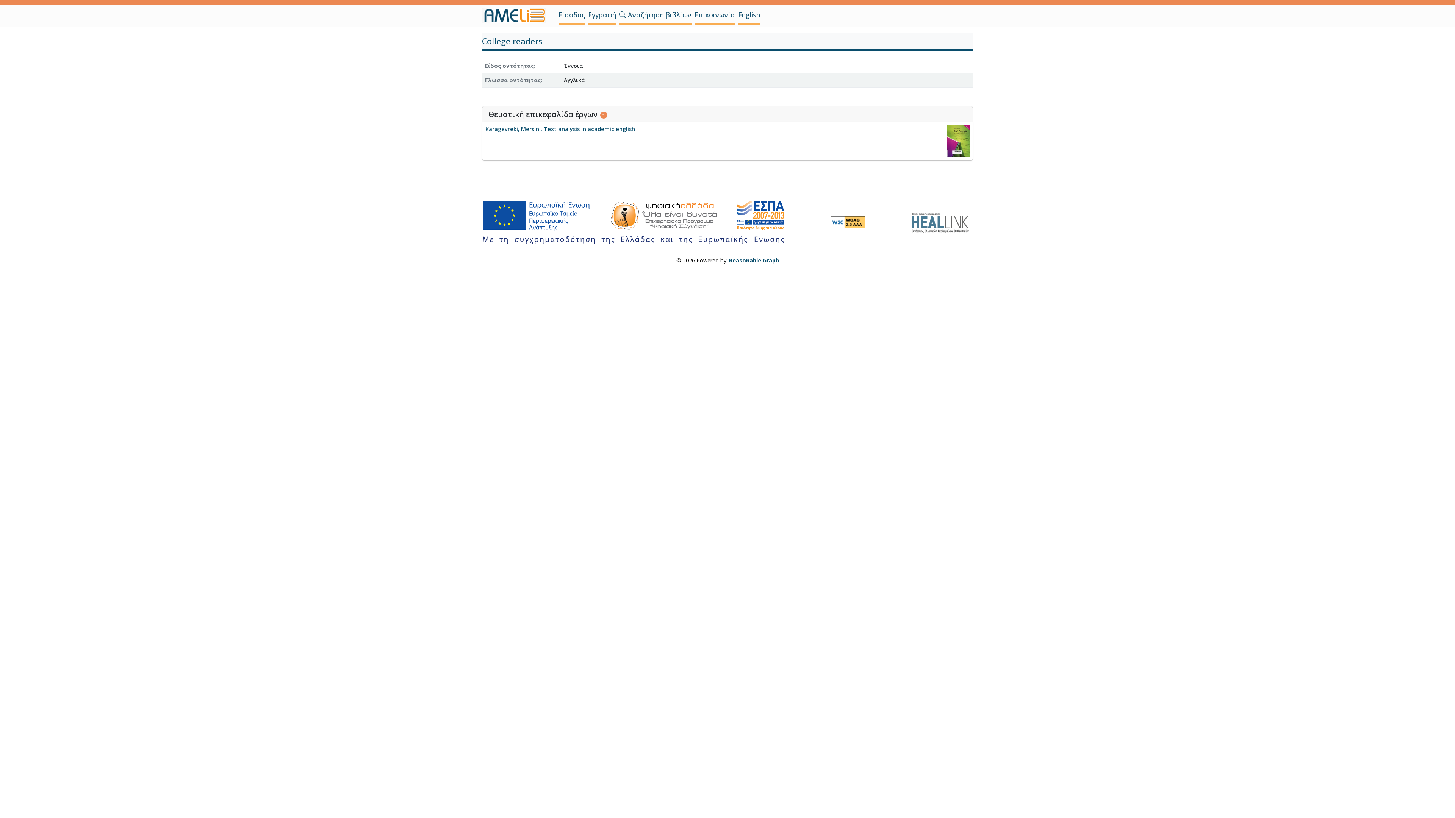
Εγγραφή (602, 14)
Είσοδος (572, 14)
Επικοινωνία (715, 14)
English (749, 14)
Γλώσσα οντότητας (513, 80)
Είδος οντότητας (509, 65)
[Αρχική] (517, 15)
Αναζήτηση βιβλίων (659, 14)
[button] (622, 14)
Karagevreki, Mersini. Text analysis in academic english (560, 129)
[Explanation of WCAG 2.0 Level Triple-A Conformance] (848, 222)
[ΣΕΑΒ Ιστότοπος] (942, 221)
